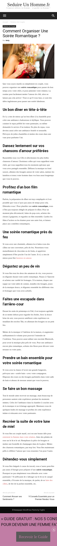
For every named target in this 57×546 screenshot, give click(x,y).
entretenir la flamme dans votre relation (19, 437)
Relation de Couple (17, 22)
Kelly (7, 40)
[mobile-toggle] (4, 15)
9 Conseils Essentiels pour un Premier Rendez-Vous (41, 497)
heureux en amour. (24, 258)
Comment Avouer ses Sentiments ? (12, 497)
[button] (53, 15)
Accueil (5, 22)
